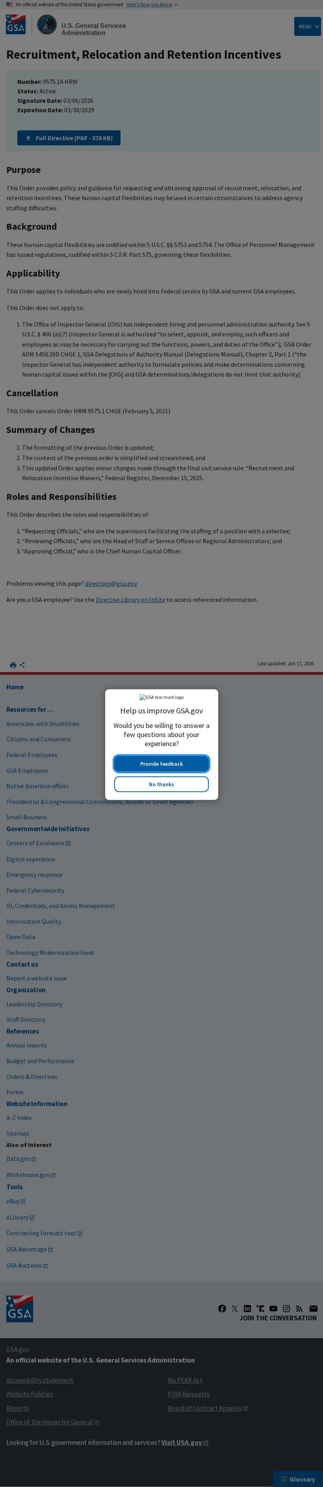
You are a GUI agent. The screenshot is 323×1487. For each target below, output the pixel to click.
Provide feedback (161, 762)
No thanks (161, 783)
